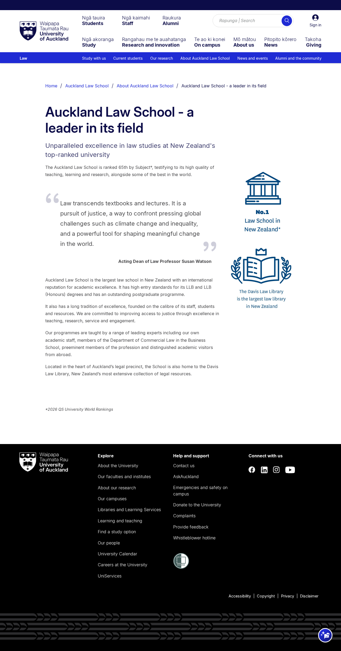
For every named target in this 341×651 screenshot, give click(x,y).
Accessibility (240, 596)
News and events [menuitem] (252, 58)
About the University (118, 465)
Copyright (266, 596)
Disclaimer (309, 596)
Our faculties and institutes (124, 476)
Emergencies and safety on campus (200, 491)
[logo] (44, 31)
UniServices (109, 576)
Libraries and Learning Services (129, 509)
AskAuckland (186, 476)
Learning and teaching (120, 520)
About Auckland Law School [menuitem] (205, 58)
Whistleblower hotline (194, 537)
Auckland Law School (87, 85)
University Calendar (117, 553)
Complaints (184, 515)
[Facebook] (252, 469)
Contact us (183, 465)
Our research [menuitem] (161, 58)
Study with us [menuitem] (94, 58)
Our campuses (112, 498)
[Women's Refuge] (181, 567)
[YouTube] (290, 469)
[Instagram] (276, 469)
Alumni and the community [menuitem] (298, 58)
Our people (109, 543)
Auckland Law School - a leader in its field (223, 85)
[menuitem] (93, 20)
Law (23, 58)
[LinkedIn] (264, 469)
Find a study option (117, 531)
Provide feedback (190, 527)
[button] (315, 20)
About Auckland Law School (145, 85)
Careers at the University (122, 564)
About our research (117, 487)
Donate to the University (197, 504)
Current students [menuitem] (128, 58)
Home (51, 85)
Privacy (287, 596)
